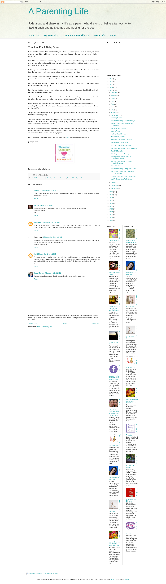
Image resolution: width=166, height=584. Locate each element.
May (112, 104)
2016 (111, 200)
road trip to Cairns (57, 178)
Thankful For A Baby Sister (119, 142)
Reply (36, 198)
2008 (111, 79)
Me (35, 205)
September (115, 115)
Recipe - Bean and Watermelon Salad (123, 176)
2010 (111, 84)
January (114, 93)
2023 (111, 217)
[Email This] (37, 175)
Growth (49, 178)
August (113, 113)
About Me (34, 35)
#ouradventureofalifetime (76, 35)
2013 (111, 192)
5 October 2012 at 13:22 (53, 273)
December (114, 188)
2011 (111, 87)
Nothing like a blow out (118, 134)
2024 (111, 220)
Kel (35, 254)
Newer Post (33, 323)
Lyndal (36, 190)
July (112, 110)
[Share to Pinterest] (47, 175)
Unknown (37, 222)
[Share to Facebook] (44, 175)
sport (64, 178)
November (114, 185)
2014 (111, 195)
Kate (67, 137)
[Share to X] (42, 175)
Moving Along (115, 131)
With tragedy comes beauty (120, 154)
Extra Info (99, 35)
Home (113, 35)
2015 (111, 198)
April (113, 101)
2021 (111, 212)
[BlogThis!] (40, 175)
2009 (111, 81)
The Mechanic (115, 166)
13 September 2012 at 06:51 (48, 190)
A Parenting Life (58, 11)
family (44, 178)
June (113, 107)
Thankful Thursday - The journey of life (123, 169)
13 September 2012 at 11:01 (50, 222)
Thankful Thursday (72, 178)
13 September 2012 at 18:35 (46, 254)
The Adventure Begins (118, 128)
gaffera (113, 579)
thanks (81, 178)
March (113, 98)
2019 (111, 209)
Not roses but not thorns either (121, 145)
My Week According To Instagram (122, 179)
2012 (35, 178)
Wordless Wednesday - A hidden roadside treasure (121, 162)
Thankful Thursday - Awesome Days (123, 121)
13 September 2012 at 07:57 (46, 205)
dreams (40, 178)
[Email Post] (33, 175)
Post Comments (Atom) (44, 327)
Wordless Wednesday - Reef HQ (121, 140)
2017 (111, 203)
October (114, 183)
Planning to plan (116, 118)
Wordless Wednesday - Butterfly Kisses (124, 148)
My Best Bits (51, 35)
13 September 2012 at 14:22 (52, 237)
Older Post (95, 323)
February (114, 95)
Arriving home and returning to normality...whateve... (121, 157)
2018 (111, 206)
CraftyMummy (39, 273)
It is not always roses (118, 137)
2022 (111, 215)
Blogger (127, 579)
